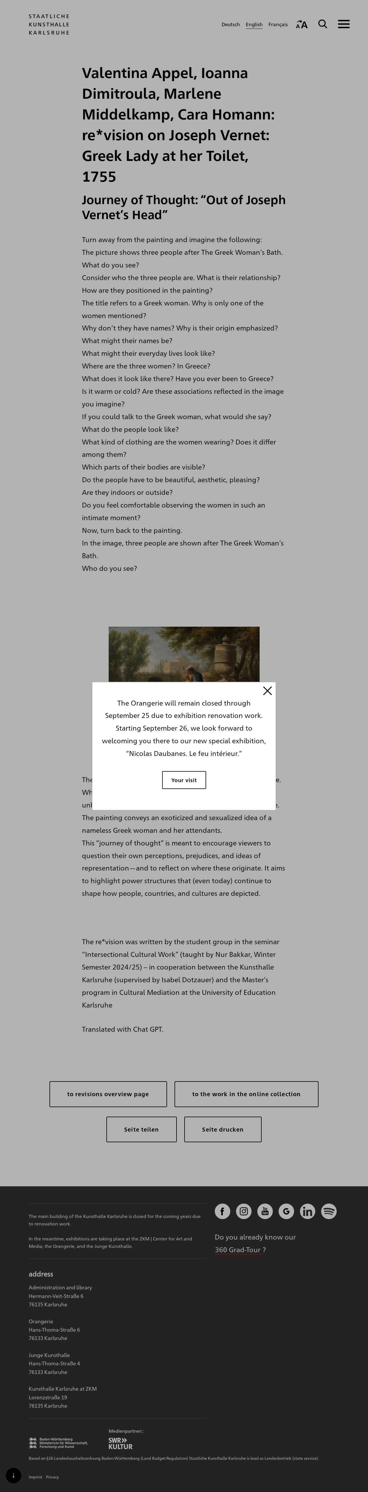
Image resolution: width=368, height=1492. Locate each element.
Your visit (184, 780)
